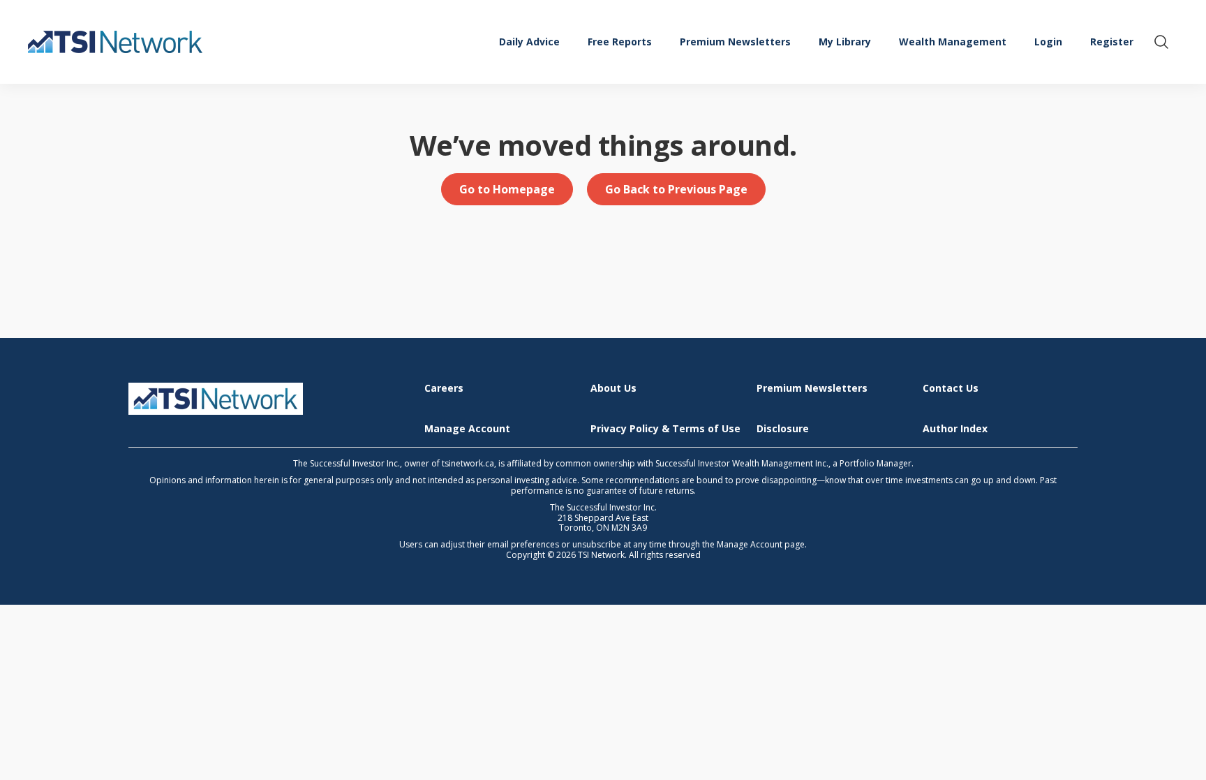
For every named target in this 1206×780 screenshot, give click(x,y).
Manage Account (467, 429)
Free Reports (620, 41)
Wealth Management (952, 41)
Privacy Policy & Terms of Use (665, 429)
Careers (443, 389)
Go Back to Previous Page (676, 189)
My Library (845, 41)
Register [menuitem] (1111, 41)
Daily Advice (529, 41)
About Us (613, 389)
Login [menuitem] (1048, 41)
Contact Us (950, 389)
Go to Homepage (507, 189)
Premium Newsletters (735, 41)
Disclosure (783, 429)
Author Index (955, 429)
